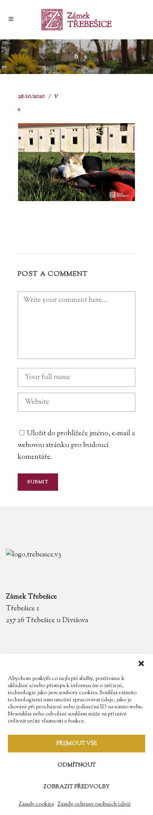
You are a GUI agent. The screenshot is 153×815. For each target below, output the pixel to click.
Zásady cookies (36, 804)
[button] (141, 663)
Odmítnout (77, 765)
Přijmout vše (76, 744)
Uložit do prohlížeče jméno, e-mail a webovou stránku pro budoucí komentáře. (76, 445)
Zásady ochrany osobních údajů (94, 804)
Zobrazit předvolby (76, 787)
